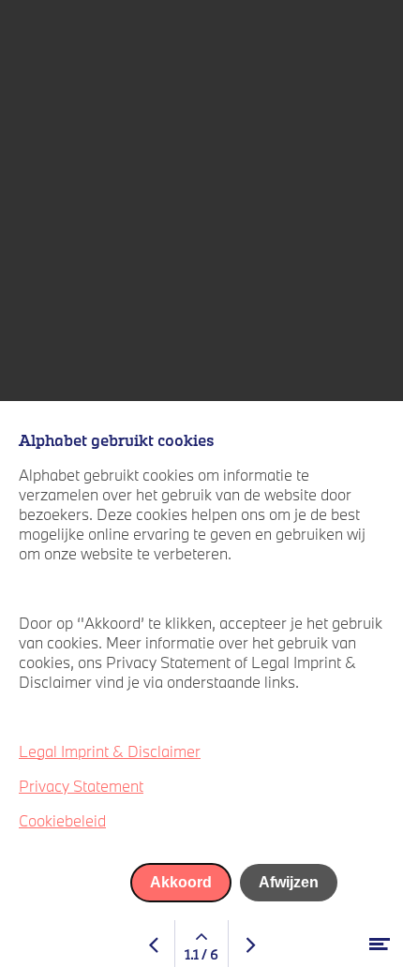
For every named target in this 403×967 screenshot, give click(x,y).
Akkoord (181, 882)
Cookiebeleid (62, 820)
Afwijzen (289, 882)
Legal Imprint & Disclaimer (110, 751)
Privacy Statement (81, 786)
